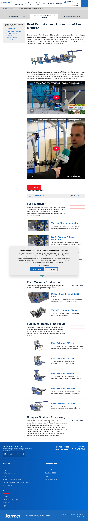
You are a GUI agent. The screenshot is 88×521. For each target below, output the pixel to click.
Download (80, 196)
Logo (4, 506)
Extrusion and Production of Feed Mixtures (16, 482)
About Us (38, 3)
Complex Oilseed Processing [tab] (16, 16)
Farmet (12, 8)
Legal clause (6, 502)
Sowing (5, 476)
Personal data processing (10, 499)
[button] (14, 25)
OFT (2, 5)
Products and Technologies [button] (19, 3)
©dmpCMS (80, 516)
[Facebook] (5, 454)
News (43, 3)
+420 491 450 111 (61, 447)
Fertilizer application (9, 473)
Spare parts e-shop (51, 479)
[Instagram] (17, 454)
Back (6, 8)
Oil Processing (7, 485)
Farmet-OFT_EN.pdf (38, 196)
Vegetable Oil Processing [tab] (72, 16)
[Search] (84, 3)
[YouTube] (11, 454)
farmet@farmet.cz (61, 449)
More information (77, 207)
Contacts (59, 3)
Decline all (51, 269)
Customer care (31, 3)
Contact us (34, 187)
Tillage (5, 470)
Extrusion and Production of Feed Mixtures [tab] (44, 16)
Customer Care (49, 470)
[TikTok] (22, 454)
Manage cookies (44, 265)
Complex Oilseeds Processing (12, 479)
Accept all (38, 269)
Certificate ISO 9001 (51, 473)
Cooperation (50, 3)
